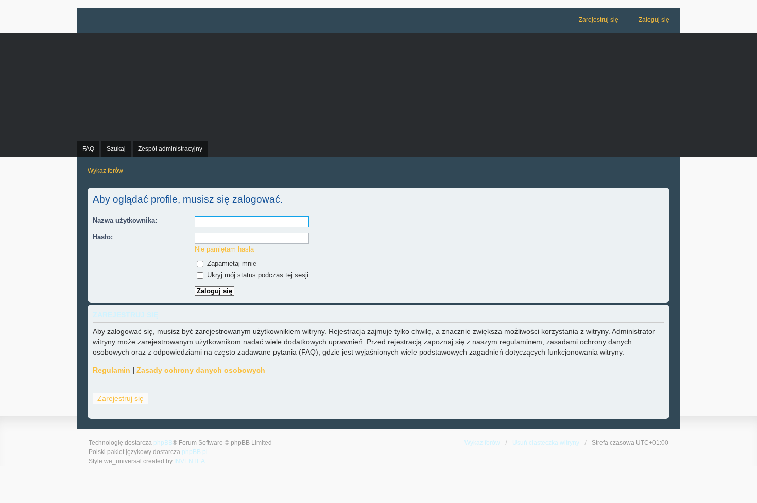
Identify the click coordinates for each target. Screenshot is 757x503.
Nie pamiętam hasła (224, 249)
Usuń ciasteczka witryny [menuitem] (545, 442)
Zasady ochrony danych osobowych (200, 370)
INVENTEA (189, 461)
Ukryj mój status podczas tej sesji (256, 275)
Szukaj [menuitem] (116, 149)
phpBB (163, 442)
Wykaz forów (482, 442)
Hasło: (103, 237)
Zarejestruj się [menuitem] (598, 19)
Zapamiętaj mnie (230, 263)
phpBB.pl (195, 452)
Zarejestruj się (120, 398)
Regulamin (111, 370)
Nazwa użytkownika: (125, 220)
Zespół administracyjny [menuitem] (170, 149)
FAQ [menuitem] (88, 149)
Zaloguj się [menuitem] (654, 19)
